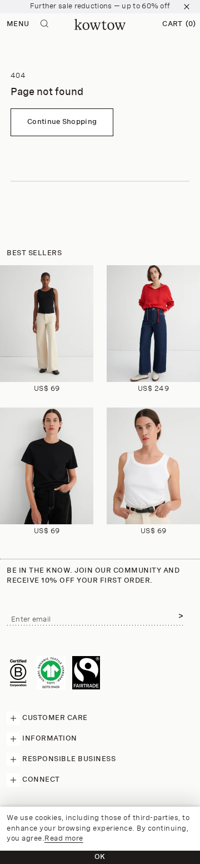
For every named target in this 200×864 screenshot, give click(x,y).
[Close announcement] (186, 6)
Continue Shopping (62, 122)
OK (100, 857)
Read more (63, 838)
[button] (178, 24)
